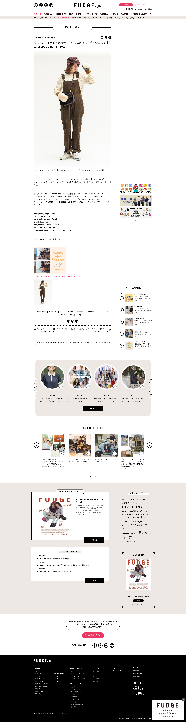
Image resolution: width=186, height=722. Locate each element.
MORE (94, 540)
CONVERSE (136, 538)
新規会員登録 (93, 635)
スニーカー (133, 533)
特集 (35, 18)
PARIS (57, 679)
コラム (73, 694)
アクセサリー (141, 18)
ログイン (145, 5)
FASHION (37, 14)
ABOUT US (37, 713)
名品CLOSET (43, 18)
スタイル (144, 514)
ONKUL (137, 514)
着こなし (144, 532)
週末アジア (74, 697)
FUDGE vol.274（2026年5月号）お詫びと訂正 (54, 559)
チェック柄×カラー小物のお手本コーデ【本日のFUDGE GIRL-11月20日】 (52, 330)
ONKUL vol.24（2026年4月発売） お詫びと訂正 (55, 572)
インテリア (126, 521)
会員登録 (126, 5)
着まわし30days (141, 500)
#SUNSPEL (91, 312)
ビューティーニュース (77, 674)
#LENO (70, 312)
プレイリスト (75, 699)
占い (143, 517)
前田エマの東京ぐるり (77, 704)
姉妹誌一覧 (136, 671)
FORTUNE (114, 14)
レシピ (95, 676)
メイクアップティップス (78, 679)
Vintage (137, 521)
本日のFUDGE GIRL (63, 18)
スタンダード (119, 18)
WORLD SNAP (61, 14)
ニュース (52, 18)
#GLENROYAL (52, 312)
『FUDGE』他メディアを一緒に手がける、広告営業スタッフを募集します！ (65, 565)
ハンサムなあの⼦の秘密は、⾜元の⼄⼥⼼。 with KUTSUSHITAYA (54, 276)
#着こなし (73, 315)
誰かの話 (73, 707)
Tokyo (132, 499)
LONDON (57, 681)
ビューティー (97, 674)
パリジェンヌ (130, 503)
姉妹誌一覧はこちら (138, 604)
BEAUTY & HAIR (75, 14)
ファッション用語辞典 (106, 18)
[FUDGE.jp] (87, 5)
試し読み (138, 601)
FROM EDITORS (137, 674)
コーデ (127, 537)
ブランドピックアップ (90, 18)
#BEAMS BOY (41, 312)
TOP (35, 342)
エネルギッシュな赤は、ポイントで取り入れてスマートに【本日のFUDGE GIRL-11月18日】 (88, 330)
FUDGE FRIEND (76, 18)
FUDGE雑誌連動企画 (128, 541)
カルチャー (74, 687)
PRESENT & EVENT (140, 14)
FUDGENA (104, 14)
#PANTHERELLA (80, 312)
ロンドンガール (130, 517)
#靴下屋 (81, 315)
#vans (99, 312)
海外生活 (95, 681)
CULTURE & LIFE (90, 14)
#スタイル (64, 315)
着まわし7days (130, 18)
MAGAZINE (125, 14)
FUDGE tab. (48, 14)
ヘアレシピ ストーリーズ (78, 676)
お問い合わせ (47, 713)
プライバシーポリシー (60, 713)
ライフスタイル (75, 689)
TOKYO (57, 676)
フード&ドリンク (76, 692)
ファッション (97, 671)
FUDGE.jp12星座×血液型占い (134, 511)
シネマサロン (75, 702)
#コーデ (105, 312)
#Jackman (62, 312)
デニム (124, 499)
